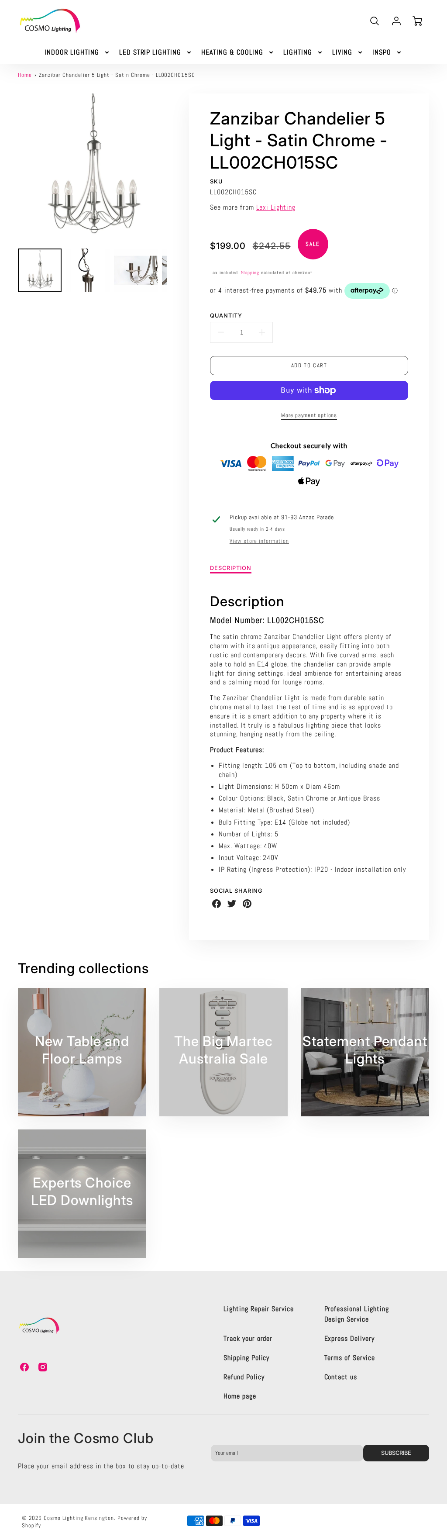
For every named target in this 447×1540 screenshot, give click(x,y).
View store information (259, 541)
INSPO (381, 52)
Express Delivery (349, 1338)
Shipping (250, 272)
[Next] (173, 167)
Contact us (341, 1376)
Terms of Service (349, 1357)
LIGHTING (297, 52)
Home (25, 75)
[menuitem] (77, 52)
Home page (240, 1396)
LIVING (342, 52)
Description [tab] (230, 568)
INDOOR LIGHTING (72, 52)
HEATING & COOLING (232, 52)
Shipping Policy (246, 1357)
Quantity (226, 315)
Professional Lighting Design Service (356, 1314)
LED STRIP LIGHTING (150, 52)
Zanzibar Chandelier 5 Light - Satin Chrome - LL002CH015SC (117, 75)
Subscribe (396, 1453)
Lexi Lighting (276, 207)
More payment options (309, 415)
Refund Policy (244, 1376)
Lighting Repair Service (259, 1308)
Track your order (248, 1338)
